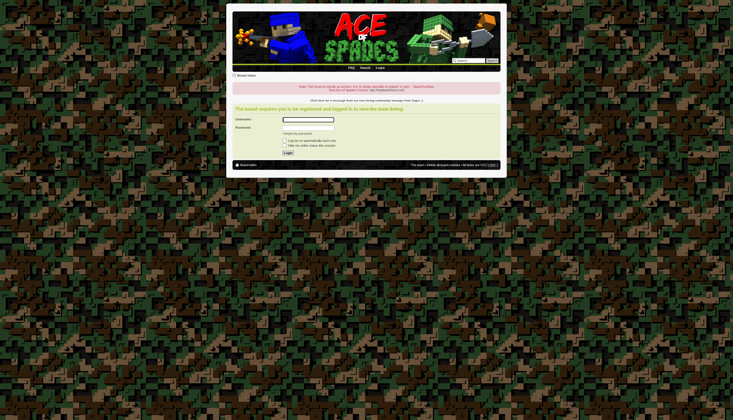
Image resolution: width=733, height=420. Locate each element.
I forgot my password (297, 133)
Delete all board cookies (443, 165)
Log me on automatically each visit (311, 140)
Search (365, 67)
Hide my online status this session (311, 145)
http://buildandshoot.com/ (387, 90)
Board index (246, 75)
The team (417, 165)
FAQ (351, 67)
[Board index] (367, 38)
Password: (243, 127)
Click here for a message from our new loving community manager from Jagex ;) (366, 100)
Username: (243, 119)
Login (380, 67)
